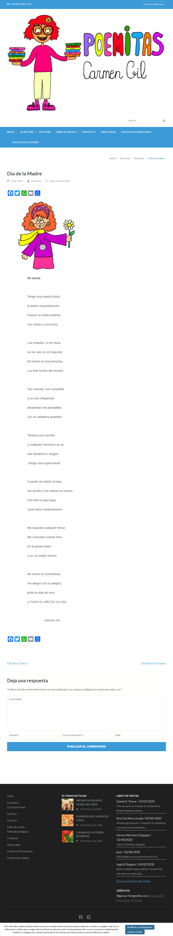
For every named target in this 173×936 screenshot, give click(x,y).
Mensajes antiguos (18, 831)
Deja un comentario (60, 180)
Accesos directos (153, 4)
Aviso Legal (108, 131)
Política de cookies (26, 142)
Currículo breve (16, 807)
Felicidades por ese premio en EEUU (137, 856)
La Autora (27, 131)
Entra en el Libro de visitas (133, 881)
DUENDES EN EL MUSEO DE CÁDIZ (92, 818)
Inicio (11, 131)
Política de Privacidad (136, 131)
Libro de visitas (66, 131)
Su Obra (12, 813)
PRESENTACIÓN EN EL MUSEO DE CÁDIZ (89, 802)
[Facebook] (81, 917)
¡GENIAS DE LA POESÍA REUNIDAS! (90, 834)
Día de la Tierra (17, 663)
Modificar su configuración (139, 927)
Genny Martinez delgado (130, 844)
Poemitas (36, 180)
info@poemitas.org (21, 3)
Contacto (88, 131)
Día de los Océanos (153, 663)
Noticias (45, 131)
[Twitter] (88, 917)
